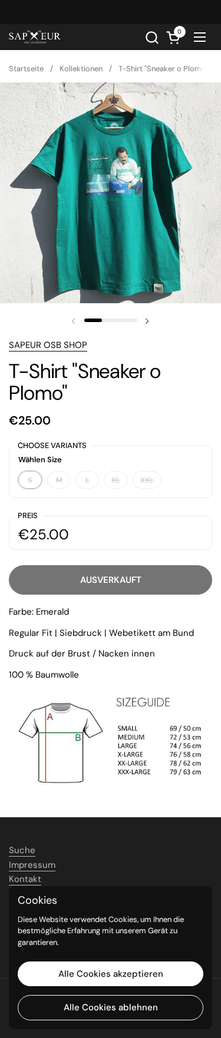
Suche (22, 850)
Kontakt (25, 879)
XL (115, 480)
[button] (151, 37)
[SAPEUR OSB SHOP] (35, 37)
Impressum (32, 865)
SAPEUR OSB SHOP (48, 345)
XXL (147, 480)
